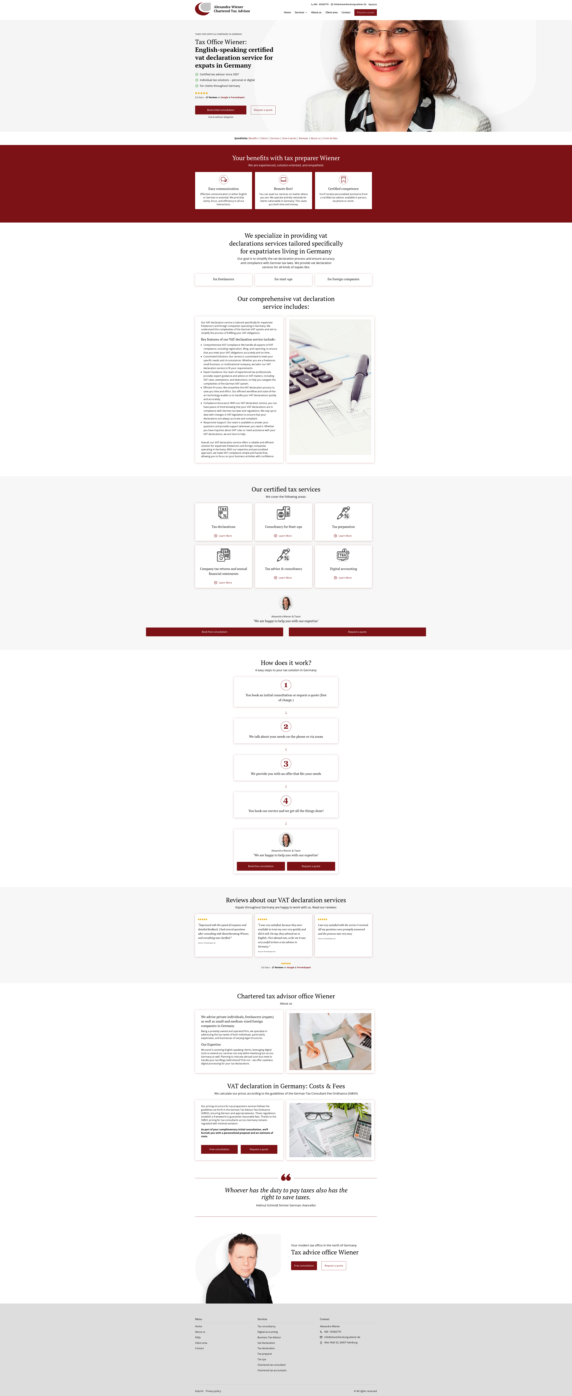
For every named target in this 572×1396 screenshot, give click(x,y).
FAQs (198, 1337)
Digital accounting (343, 569)
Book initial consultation (220, 110)
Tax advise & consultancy (283, 569)
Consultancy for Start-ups (283, 526)
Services (299, 12)
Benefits (253, 138)
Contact (346, 12)
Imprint (199, 1391)
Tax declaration (266, 1348)
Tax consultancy (267, 1326)
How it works (289, 138)
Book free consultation (214, 631)
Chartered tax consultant (272, 1364)
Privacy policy (213, 1391)
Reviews (303, 138)
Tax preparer (265, 1353)
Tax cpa (262, 1359)
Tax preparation (343, 526)
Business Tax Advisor (269, 1337)
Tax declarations (224, 526)
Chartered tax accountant (272, 1370)
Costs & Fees (330, 138)
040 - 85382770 (321, 4)
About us (316, 12)
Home (287, 12)
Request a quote (365, 12)
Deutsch (373, 4)
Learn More (225, 535)
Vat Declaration (266, 1343)
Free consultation (219, 1149)
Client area (331, 12)
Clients (264, 138)
